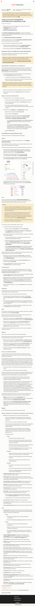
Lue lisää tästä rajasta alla (20, 217)
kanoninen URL (20, 397)
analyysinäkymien (5, 70)
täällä (19, 16)
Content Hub (6, 28)
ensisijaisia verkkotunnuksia (15, 241)
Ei (8, 587)
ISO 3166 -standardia (15, 312)
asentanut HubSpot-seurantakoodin (14, 246)
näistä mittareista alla (20, 152)
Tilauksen (16, 26)
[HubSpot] (1, 1)
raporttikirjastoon (21, 109)
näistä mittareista (28, 297)
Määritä (4, 397)
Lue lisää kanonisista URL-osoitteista (18, 399)
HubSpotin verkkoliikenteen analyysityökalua (12, 32)
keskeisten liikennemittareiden (22, 199)
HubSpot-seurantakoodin (13, 495)
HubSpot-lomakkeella (11, 534)
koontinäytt (13, 109)
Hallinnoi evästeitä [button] (17, 600)
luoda (19, 118)
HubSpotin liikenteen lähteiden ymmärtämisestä (13, 37)
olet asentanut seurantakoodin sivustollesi (24, 39)
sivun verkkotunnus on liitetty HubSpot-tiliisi (16, 583)
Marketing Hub (6, 27)
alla (4, 298)
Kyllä (4, 587)
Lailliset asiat (16, 596)
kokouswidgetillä (6, 536)
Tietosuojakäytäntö (17, 598)
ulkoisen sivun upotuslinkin (20, 537)
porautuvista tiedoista (23, 155)
